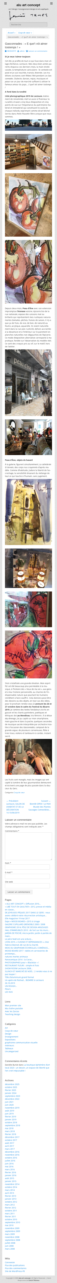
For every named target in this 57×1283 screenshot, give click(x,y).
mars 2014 (10, 1190)
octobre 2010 (11, 1219)
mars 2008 (10, 1248)
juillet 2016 (10, 1160)
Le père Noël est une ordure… (19, 939)
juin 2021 (9, 1102)
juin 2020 (9, 1104)
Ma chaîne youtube (14, 1008)
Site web (9, 881)
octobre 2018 (11, 1122)
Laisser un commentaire (38, 51)
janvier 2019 (10, 1119)
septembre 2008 (12, 1240)
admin (22, 51)
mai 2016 (9, 1166)
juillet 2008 (10, 1243)
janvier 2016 (10, 1175)
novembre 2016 (12, 1154)
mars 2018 (10, 1131)
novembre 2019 (12, 1107)
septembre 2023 (12, 1096)
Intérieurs (9, 1045)
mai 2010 (9, 1225)
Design (8, 1033)
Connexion (10, 1262)
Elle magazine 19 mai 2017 (17, 918)
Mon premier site (13, 1005)
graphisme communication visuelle (21, 1042)
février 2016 (10, 1172)
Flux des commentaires (15, 1268)
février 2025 (10, 1090)
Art (6, 1028)
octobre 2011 (11, 1210)
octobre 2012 (11, 1201)
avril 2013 (9, 1193)
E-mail (8, 872)
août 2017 (9, 1143)
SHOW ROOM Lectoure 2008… (19, 968)
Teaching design (12, 1014)
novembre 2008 (12, 1237)
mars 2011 (10, 1213)
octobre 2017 (11, 1140)
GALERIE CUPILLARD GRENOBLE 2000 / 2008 (25, 924)
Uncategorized (11, 1051)
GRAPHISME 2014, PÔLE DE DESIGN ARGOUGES (26, 927)
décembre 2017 (12, 1137)
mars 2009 (10, 1234)
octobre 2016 (11, 1157)
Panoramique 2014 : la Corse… (19, 959)
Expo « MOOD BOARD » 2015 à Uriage (22, 921)
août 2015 (9, 1178)
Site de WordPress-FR (15, 1271)
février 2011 (10, 1216)
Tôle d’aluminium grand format (19, 977)
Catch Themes (33, 1280)
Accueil (11, 32)
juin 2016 (9, 1163)
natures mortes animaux (16, 956)
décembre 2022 (12, 1099)
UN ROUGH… (11, 986)
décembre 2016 (12, 1151)
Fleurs (8, 989)
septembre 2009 (12, 1231)
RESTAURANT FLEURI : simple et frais (22, 965)
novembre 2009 (12, 1228)
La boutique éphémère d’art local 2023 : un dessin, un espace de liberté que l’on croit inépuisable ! (27, 1067)
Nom (8, 863)
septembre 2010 (12, 1222)
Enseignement (11, 1036)
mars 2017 (10, 1149)
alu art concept (28, 5)
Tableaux (9, 1048)
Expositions (10, 1039)
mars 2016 (10, 1169)
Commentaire (12, 831)
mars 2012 (10, 1204)
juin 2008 (9, 1246)
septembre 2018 (12, 1125)
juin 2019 (9, 1113)
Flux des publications (15, 1265)
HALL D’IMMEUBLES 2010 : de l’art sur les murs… (27, 930)
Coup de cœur (25, 32)
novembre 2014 (12, 1184)
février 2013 (10, 1196)
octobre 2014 (11, 1187)
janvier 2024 (10, 1093)
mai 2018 (9, 1128)
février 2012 (10, 1207)
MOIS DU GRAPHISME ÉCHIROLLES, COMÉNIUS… (27, 947)
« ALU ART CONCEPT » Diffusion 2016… (23, 903)
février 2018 (10, 1134)
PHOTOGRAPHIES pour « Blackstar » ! (22, 962)
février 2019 (10, 1116)
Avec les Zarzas (12, 1011)
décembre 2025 (12, 1084)
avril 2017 (9, 1146)
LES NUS (9, 992)
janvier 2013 (10, 1199)
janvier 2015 (10, 1181)
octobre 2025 (11, 1087)
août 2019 (9, 1110)
